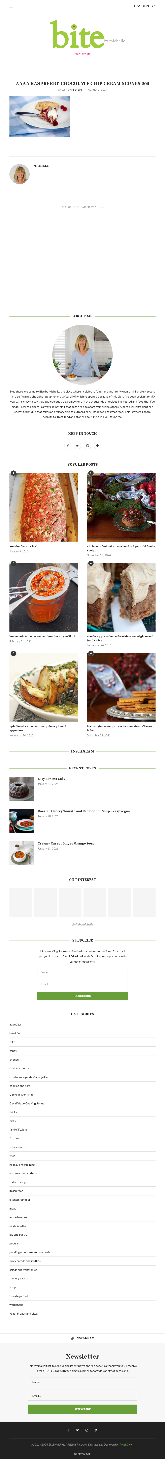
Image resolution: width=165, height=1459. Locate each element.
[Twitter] (138, 6)
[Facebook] (134, 6)
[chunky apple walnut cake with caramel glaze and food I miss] (121, 597)
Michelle (76, 89)
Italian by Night (19, 1182)
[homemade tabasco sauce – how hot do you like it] (43, 597)
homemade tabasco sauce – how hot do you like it (42, 636)
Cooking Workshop (21, 1094)
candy (13, 1050)
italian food (16, 1190)
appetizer (15, 1024)
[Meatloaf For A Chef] (43, 507)
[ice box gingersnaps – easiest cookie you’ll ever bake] (121, 687)
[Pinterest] (147, 6)
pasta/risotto (17, 1226)
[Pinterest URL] (20, 902)
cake (12, 1042)
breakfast (15, 1033)
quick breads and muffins (25, 1261)
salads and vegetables (23, 1269)
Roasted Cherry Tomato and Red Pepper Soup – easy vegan (84, 811)
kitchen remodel (19, 1199)
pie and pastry (18, 1234)
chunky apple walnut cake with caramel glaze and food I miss (120, 638)
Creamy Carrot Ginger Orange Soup (66, 843)
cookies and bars (19, 1085)
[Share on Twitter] (97, 151)
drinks (13, 1112)
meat (12, 1208)
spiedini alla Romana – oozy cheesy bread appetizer (37, 728)
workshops (16, 1304)
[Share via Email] (106, 151)
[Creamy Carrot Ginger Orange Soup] (21, 853)
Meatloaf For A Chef (22, 546)
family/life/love (18, 1129)
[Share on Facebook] (93, 151)
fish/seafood (17, 1147)
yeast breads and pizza (23, 1313)
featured (15, 1138)
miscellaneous (18, 1217)
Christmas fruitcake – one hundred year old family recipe (121, 548)
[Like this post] (88, 151)
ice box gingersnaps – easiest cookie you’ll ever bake (119, 728)
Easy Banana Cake (51, 779)
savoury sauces (19, 1278)
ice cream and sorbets (23, 1173)
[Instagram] (143, 6)
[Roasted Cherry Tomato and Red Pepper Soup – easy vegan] (21, 821)
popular (14, 1243)
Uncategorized (18, 1296)
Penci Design (127, 1444)
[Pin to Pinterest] (101, 151)
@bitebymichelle (82, 924)
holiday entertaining (22, 1164)
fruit (12, 1155)
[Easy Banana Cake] (21, 789)
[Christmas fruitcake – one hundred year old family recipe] (121, 507)
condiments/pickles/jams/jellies (28, 1077)
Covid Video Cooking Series (26, 1103)
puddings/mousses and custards (29, 1252)
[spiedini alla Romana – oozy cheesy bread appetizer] (43, 687)
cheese (14, 1059)
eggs (12, 1121)
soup (12, 1287)
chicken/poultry (19, 1068)
